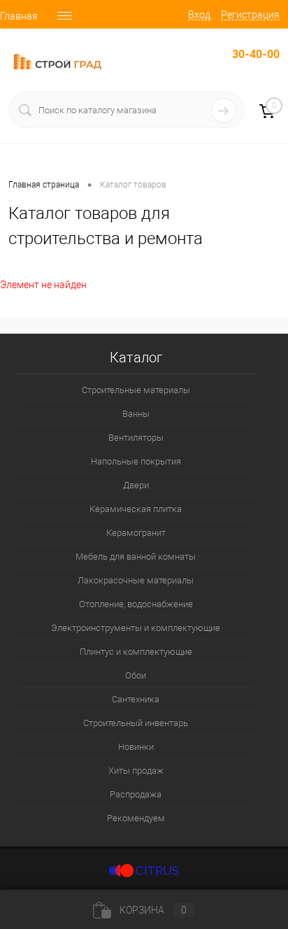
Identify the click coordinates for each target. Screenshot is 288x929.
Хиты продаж (136, 770)
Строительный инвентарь (135, 723)
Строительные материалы (136, 390)
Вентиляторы (136, 437)
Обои (135, 675)
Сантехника (135, 699)
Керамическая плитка (135, 509)
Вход (199, 14)
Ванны (136, 414)
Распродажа (135, 794)
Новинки (136, 747)
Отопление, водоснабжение (136, 604)
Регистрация (250, 14)
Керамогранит (136, 532)
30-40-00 (256, 54)
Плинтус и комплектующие (136, 651)
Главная (19, 16)
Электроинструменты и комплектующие (135, 628)
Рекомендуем (136, 818)
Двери (136, 485)
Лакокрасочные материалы (136, 580)
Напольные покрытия (136, 461)
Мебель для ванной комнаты (135, 556)
